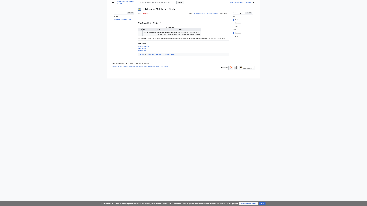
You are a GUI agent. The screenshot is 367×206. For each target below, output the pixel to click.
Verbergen (130, 12)
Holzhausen (150, 54)
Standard (238, 23)
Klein (236, 20)
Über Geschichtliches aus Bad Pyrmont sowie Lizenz (133, 66)
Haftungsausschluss (153, 66)
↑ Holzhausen (142, 48)
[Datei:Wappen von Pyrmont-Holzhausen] (139, 9)
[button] (113, 2)
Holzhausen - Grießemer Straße (165, 54)
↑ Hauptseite (142, 50)
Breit (236, 36)
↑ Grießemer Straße (144, 46)
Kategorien (142, 54)
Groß (236, 26)
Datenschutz (115, 66)
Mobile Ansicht (164, 66)
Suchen (180, 2)
